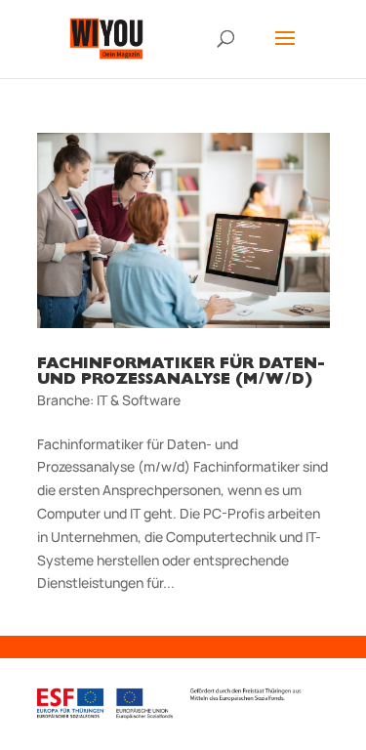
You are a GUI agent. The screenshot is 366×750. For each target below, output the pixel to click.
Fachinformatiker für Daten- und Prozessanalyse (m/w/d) (181, 373)
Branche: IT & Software (109, 400)
